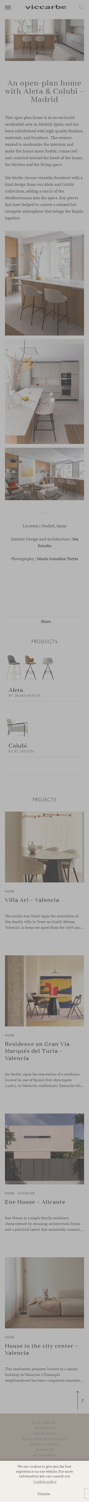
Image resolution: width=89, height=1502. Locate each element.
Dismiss (43, 1493)
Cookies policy (44, 1481)
